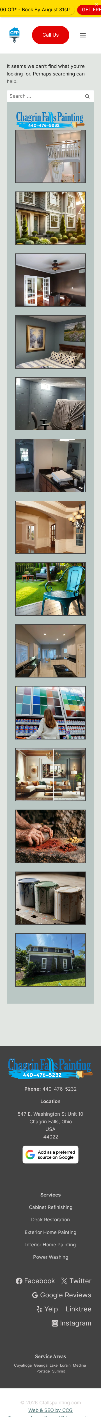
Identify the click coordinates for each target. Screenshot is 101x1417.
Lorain (65, 1365)
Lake (54, 1365)
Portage (43, 1371)
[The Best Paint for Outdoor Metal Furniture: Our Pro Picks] (50, 589)
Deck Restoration (50, 1219)
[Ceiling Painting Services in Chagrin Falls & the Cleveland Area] (50, 527)
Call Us (50, 35)
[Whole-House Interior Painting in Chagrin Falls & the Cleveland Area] (50, 218)
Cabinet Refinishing (50, 1207)
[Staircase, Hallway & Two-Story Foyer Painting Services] (50, 156)
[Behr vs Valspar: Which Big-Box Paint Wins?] (50, 712)
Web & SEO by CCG (50, 1410)
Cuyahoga (23, 1365)
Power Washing (50, 1257)
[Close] (96, 4)
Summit (58, 1371)
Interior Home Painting (50, 1244)
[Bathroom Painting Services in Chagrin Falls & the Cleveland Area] (50, 465)
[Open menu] (85, 35)
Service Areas (50, 1356)
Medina (79, 1365)
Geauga (40, 1365)
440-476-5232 (59, 1089)
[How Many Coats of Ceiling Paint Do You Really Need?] (50, 651)
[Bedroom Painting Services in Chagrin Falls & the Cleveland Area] (50, 341)
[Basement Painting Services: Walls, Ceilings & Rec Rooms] (50, 403)
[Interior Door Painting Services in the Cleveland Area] (50, 280)
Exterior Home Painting (50, 1232)
